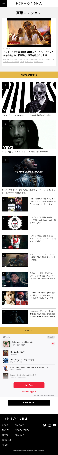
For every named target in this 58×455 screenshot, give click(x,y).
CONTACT (19, 425)
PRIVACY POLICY (22, 430)
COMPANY (19, 435)
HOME (5, 425)
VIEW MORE (29, 402)
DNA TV (5, 430)
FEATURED (6, 440)
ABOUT (5, 444)
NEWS (5, 435)
